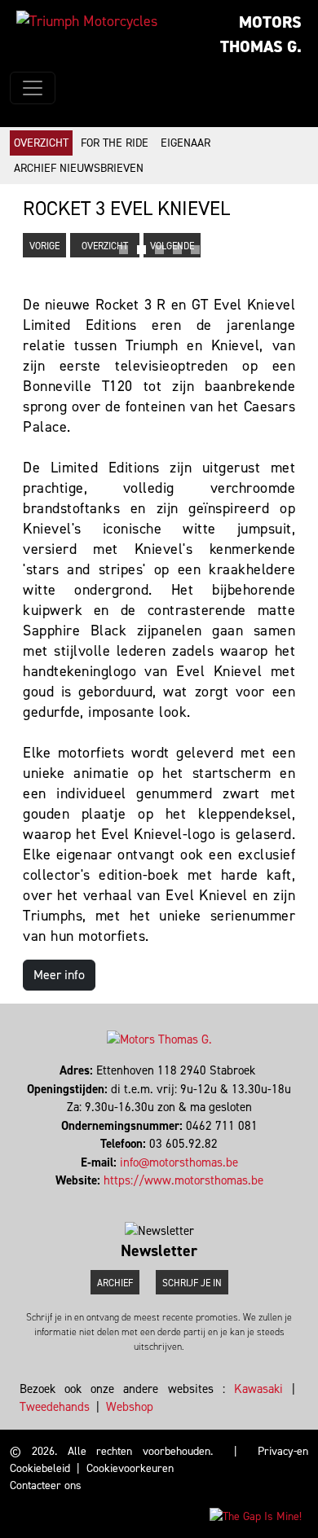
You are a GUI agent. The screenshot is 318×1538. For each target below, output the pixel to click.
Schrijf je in (192, 1283)
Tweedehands (55, 1407)
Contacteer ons (46, 1485)
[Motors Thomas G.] (86, 21)
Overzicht (41, 143)
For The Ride (114, 143)
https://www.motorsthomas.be (183, 1180)
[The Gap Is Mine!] (256, 1515)
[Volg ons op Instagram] (159, 1199)
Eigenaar (185, 143)
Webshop (129, 1407)
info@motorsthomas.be (179, 1162)
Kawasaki (258, 1389)
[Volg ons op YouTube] (167, 1199)
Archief (115, 1283)
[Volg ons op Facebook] (152, 1199)
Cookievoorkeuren (130, 1468)
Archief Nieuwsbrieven (79, 168)
